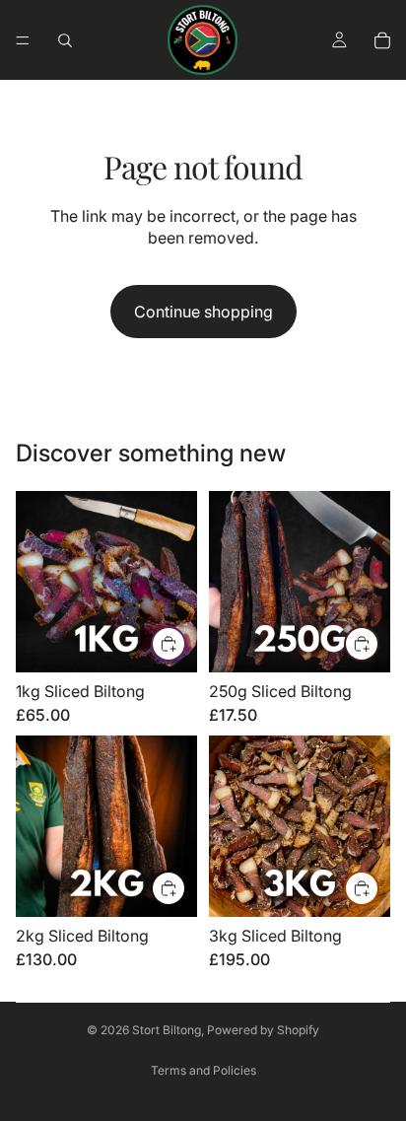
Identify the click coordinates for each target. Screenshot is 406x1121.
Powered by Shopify (263, 1029)
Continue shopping (203, 311)
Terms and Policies (203, 1070)
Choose (185, 644)
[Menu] (22, 40)
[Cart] (382, 40)
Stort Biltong (166, 1029)
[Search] (65, 40)
